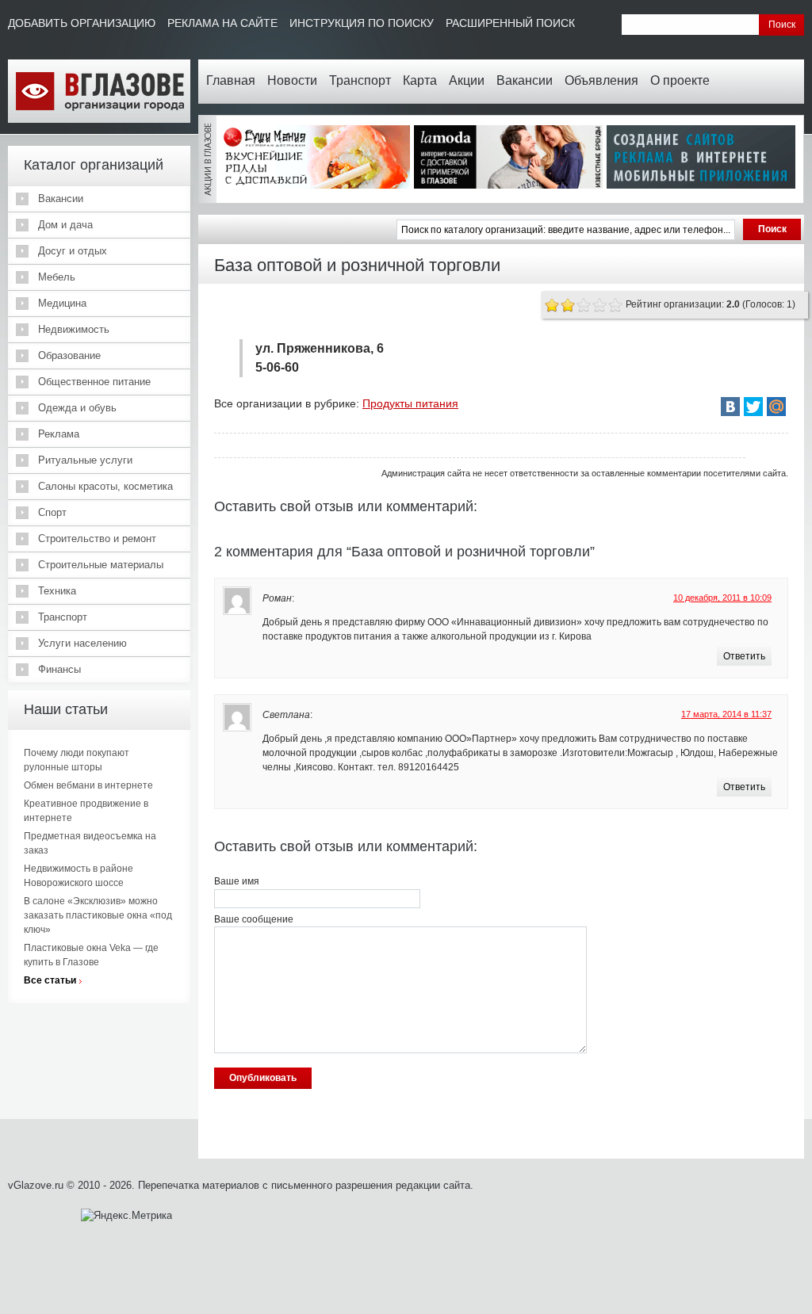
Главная (230, 80)
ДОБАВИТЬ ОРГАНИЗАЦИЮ (81, 23)
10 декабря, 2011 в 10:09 (722, 597)
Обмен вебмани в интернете (88, 785)
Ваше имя (236, 881)
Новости (292, 80)
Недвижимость (73, 329)
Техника (57, 591)
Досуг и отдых (72, 251)
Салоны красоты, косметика (105, 486)
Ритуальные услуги (85, 460)
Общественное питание (94, 382)
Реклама (58, 434)
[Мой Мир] (776, 406)
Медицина (62, 303)
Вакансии (524, 80)
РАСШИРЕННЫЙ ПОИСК (510, 23)
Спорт (52, 512)
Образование (69, 355)
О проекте (680, 80)
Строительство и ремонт (97, 538)
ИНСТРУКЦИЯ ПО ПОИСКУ (361, 23)
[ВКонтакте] (730, 406)
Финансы (59, 669)
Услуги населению (82, 643)
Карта (420, 80)
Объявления (601, 80)
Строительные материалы (100, 565)
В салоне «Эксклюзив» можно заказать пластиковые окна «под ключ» (98, 915)
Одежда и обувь (77, 408)
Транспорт (360, 80)
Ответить (744, 656)
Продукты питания (410, 403)
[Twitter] (753, 406)
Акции (467, 80)
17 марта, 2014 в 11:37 (726, 714)
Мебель (56, 277)
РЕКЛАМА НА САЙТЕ (222, 23)
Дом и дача (65, 225)
